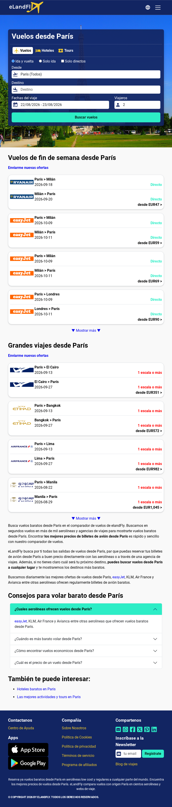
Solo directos (75, 61)
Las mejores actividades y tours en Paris (49, 697)
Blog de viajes (127, 764)
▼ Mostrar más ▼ (86, 330)
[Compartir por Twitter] (139, 732)
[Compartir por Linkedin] (154, 732)
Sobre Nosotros (74, 728)
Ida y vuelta (24, 61)
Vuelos (25, 50)
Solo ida (49, 61)
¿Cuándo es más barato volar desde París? (48, 639)
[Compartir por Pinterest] (147, 732)
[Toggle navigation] (158, 7)
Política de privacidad (79, 746)
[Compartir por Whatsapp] (125, 732)
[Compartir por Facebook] (132, 732)
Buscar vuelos (86, 117)
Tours (68, 50)
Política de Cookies (77, 737)
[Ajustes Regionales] (148, 7)
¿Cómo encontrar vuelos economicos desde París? (54, 651)
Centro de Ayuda (21, 728)
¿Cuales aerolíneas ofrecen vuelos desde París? (53, 609)
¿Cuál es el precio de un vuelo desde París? (48, 663)
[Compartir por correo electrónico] (118, 732)
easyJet (118, 577)
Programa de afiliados (79, 765)
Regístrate (153, 753)
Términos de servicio (78, 755)
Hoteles (48, 50)
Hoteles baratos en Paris (36, 689)
